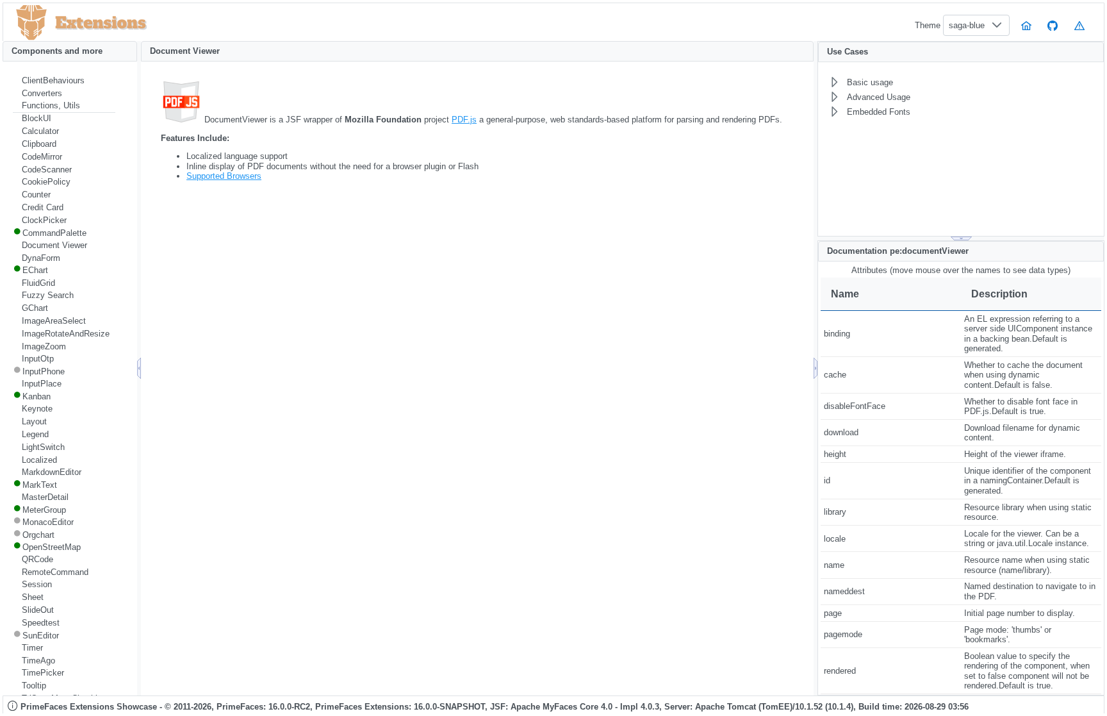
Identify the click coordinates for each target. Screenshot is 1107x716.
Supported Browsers (223, 176)
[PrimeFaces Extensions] (31, 22)
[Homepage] (1026, 25)
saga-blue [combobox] (967, 25)
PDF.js (464, 119)
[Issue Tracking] (1079, 25)
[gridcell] (891, 334)
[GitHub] (1053, 25)
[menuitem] (64, 80)
